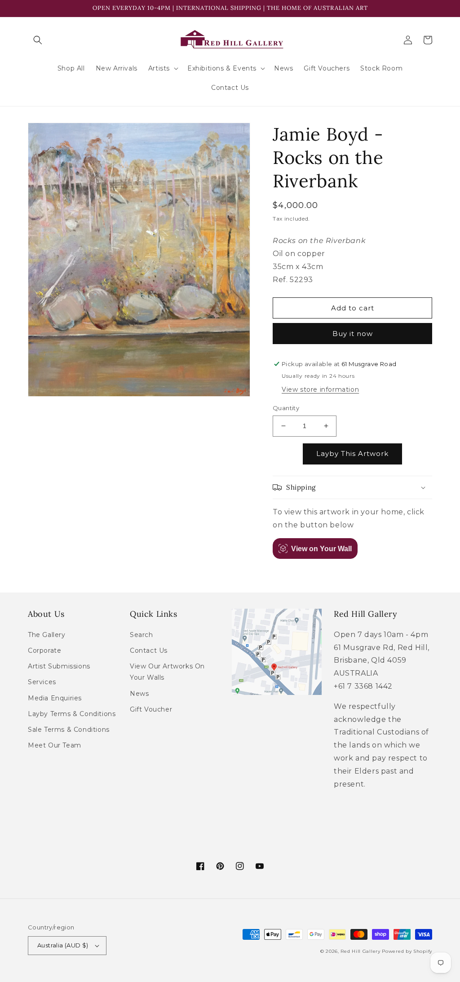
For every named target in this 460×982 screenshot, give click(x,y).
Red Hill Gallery (360, 951)
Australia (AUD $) (62, 945)
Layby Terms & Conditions (71, 714)
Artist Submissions (59, 666)
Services (42, 682)
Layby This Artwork (352, 453)
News (139, 694)
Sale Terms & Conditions (69, 729)
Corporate (44, 650)
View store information (320, 389)
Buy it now (352, 333)
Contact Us (149, 650)
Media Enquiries (55, 698)
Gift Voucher (151, 709)
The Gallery (47, 635)
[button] (38, 40)
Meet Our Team (54, 745)
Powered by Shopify (407, 951)
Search (141, 635)
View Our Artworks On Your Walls (167, 671)
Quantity (286, 407)
